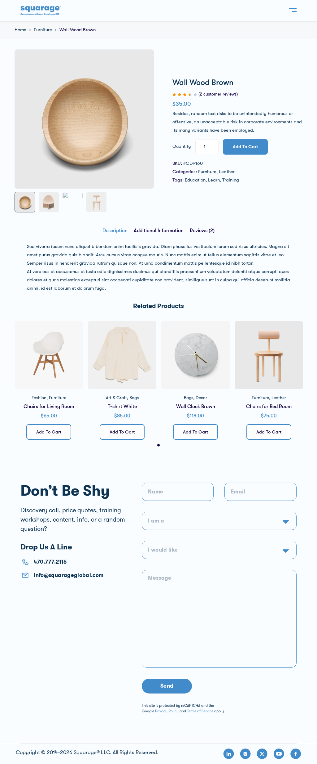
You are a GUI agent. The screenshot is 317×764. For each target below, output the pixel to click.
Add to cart (245, 146)
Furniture (43, 29)
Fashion (39, 397)
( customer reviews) (218, 94)
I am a (156, 521)
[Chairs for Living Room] (49, 355)
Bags (134, 397)
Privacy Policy (167, 711)
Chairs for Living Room (49, 406)
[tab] (115, 230)
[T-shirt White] (122, 355)
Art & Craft (116, 397)
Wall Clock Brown (195, 406)
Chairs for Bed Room (269, 406)
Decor (201, 397)
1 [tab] (158, 445)
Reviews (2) (202, 230)
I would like (163, 550)
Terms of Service (200, 711)
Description (115, 230)
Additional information (159, 230)
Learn (214, 180)
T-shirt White (122, 406)
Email (238, 492)
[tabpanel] (48, 382)
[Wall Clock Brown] (195, 355)
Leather (227, 171)
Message (159, 578)
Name (155, 492)
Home (20, 29)
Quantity (181, 146)
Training (230, 180)
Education (195, 180)
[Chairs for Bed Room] (269, 355)
